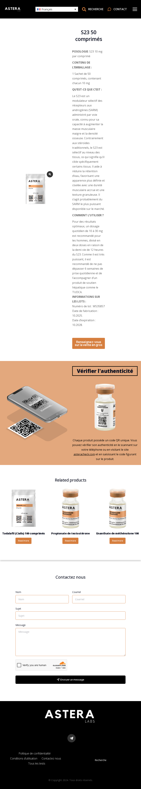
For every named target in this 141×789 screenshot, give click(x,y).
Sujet (18, 608)
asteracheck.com (84, 454)
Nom (18, 592)
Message (20, 625)
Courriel (76, 592)
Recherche (100, 760)
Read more (23, 540)
